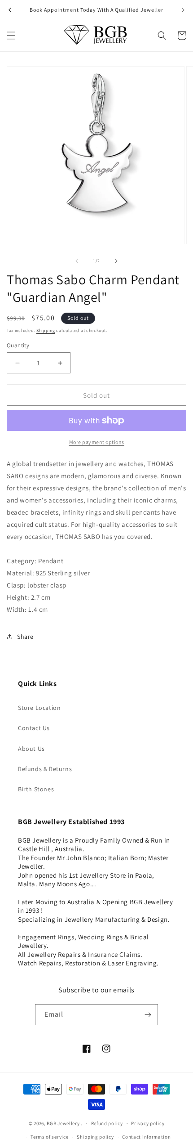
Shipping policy (95, 1137)
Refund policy (107, 1123)
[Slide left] (77, 261)
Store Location (39, 708)
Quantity (18, 345)
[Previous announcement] (10, 10)
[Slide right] (116, 261)
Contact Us (34, 728)
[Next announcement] (183, 10)
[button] (11, 35)
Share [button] (25, 637)
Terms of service (49, 1137)
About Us (31, 749)
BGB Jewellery (63, 1123)
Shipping (45, 330)
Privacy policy (147, 1123)
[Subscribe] (148, 1014)
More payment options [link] (96, 442)
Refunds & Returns (45, 769)
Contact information (146, 1137)
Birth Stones (36, 789)
